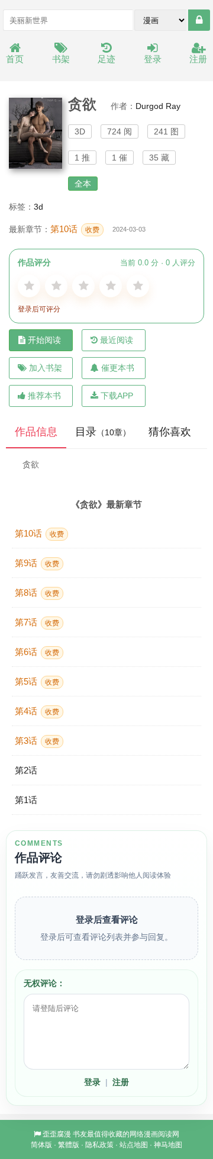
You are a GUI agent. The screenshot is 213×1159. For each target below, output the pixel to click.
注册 (198, 59)
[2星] (56, 286)
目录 (103, 432)
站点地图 (134, 1145)
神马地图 (168, 1145)
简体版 (41, 1145)
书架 (61, 59)
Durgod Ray (157, 106)
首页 (15, 59)
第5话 (37, 681)
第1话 (26, 800)
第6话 (37, 652)
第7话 (37, 622)
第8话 (37, 592)
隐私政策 (99, 1145)
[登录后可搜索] (199, 20)
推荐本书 (44, 395)
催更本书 (117, 368)
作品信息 (36, 432)
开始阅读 (44, 340)
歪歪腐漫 (57, 1134)
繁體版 (68, 1145)
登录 (153, 59)
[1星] (29, 286)
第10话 (74, 229)
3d (38, 206)
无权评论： (44, 983)
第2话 (26, 770)
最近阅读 (116, 340)
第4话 (37, 711)
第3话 (37, 741)
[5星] (138, 286)
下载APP (117, 395)
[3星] (83, 286)
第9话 (37, 563)
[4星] (110, 286)
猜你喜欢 (170, 432)
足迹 (106, 59)
